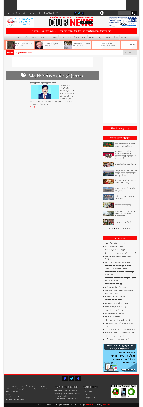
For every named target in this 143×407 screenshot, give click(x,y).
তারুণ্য (108, 37)
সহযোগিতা (39, 13)
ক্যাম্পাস (92, 37)
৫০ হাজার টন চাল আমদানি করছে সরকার (116, 303)
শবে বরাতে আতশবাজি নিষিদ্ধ (113, 300)
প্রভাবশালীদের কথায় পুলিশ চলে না (115, 243)
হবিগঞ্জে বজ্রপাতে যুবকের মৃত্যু (113, 284)
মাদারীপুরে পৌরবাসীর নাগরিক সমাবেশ (115, 287)
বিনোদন (76, 37)
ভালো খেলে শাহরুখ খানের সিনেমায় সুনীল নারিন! (118, 320)
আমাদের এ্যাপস (89, 391)
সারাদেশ (34, 37)
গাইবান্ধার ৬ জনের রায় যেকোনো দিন (115, 336)
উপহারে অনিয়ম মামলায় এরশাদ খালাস (115, 296)
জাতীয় (26, 37)
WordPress (106, 405)
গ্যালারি (123, 37)
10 (129, 228)
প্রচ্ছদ (19, 37)
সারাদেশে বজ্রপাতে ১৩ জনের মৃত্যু (115, 250)
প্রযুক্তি (100, 37)
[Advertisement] (71, 5)
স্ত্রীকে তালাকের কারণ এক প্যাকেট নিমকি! (117, 310)
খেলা (69, 37)
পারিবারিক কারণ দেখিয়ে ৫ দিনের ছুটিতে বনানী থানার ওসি (120, 333)
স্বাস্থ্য (84, 37)
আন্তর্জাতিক (53, 37)
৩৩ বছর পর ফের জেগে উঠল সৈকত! (115, 313)
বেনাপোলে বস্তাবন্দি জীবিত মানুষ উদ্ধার (116, 307)
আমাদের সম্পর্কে (12, 13)
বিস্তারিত (33, 107)
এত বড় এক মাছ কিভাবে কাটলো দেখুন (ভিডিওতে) (119, 262)
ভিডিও (116, 37)
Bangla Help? (51, 13)
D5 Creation (89, 405)
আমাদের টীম (22, 13)
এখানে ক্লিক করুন (104, 30)
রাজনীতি (43, 37)
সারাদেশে (17, 53)
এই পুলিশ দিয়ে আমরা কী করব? (114, 246)
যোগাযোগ (31, 13)
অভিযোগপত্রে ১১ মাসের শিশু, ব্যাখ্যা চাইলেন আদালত (120, 329)
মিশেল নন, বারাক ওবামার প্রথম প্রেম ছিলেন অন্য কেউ (120, 253)
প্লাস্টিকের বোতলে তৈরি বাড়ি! (113, 317)
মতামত (62, 37)
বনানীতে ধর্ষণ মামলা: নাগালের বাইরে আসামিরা (117, 339)
